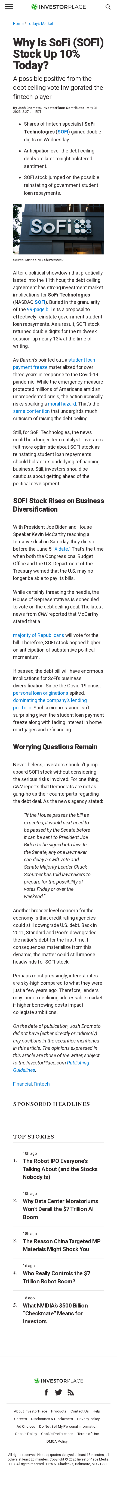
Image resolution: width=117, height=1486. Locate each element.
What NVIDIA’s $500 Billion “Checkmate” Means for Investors (55, 1313)
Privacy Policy (88, 1419)
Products (58, 1411)
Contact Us (79, 1411)
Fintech (42, 1084)
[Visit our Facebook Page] (46, 1392)
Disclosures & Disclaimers (52, 1419)
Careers (20, 1419)
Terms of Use (88, 1433)
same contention (31, 411)
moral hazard (62, 404)
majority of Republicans (38, 635)
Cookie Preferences (57, 1433)
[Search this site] (108, 6)
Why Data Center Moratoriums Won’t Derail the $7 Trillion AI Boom (60, 1209)
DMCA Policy (57, 1441)
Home (18, 23)
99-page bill (39, 309)
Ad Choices (26, 1426)
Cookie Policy (26, 1433)
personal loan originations (40, 693)
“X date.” (61, 549)
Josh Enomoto (29, 108)
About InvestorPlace (30, 1411)
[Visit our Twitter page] (58, 1392)
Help (96, 1411)
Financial (22, 1084)
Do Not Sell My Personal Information (68, 1426)
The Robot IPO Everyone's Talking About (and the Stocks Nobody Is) (60, 1169)
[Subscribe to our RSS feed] (71, 1392)
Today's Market (40, 23)
